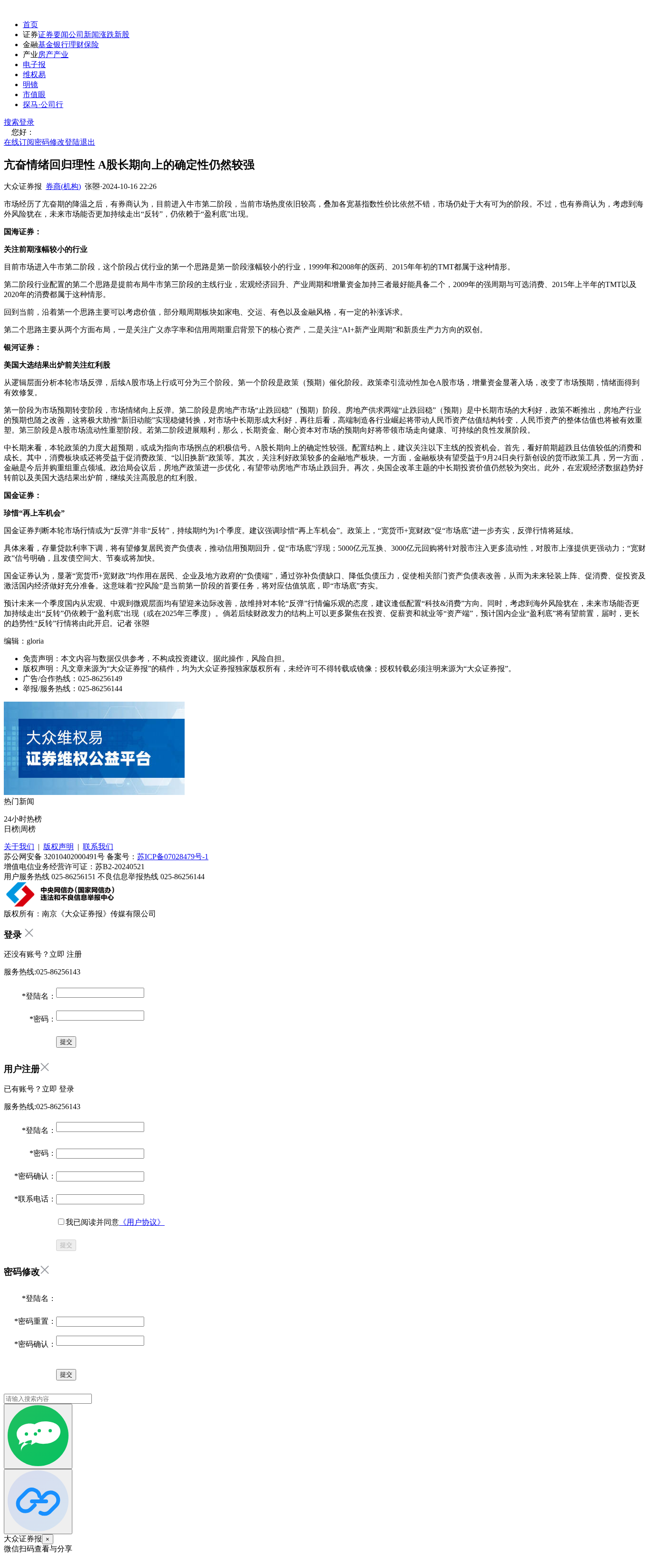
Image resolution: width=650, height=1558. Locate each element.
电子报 (34, 64)
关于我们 (19, 847)
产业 (61, 54)
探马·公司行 (43, 104)
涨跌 (106, 34)
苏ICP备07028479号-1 (172, 857)
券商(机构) (63, 186)
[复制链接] (38, 1501)
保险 (91, 44)
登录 (26, 122)
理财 (76, 44)
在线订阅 (19, 142)
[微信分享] (38, 1436)
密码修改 (49, 142)
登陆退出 (80, 142)
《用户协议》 (142, 1222)
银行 (61, 44)
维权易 (34, 74)
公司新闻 (84, 34)
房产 (45, 54)
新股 (121, 34)
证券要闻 (53, 34)
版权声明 (58, 847)
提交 (66, 1245)
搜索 (11, 122)
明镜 (30, 84)
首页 (30, 24)
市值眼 (34, 94)
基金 (45, 44)
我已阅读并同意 (115, 1222)
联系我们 (98, 847)
